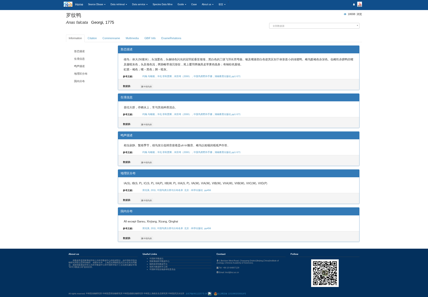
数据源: (127, 86)
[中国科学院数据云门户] (359, 4)
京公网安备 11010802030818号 (231, 293)
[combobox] (314, 26)
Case (194, 4)
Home (79, 4)
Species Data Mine (163, 4)
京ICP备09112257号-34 (197, 293)
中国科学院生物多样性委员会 (162, 269)
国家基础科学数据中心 (159, 261)
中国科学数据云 (156, 258)
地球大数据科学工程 (158, 267)
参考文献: (128, 76)
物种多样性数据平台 (158, 264)
